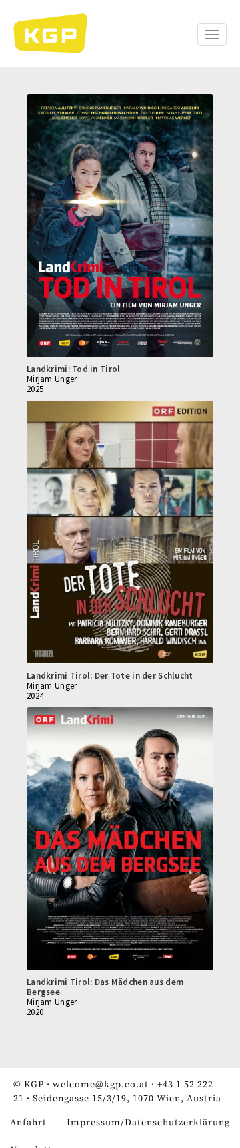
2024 (35, 695)
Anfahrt (28, 1123)
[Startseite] (57, 33)
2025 (35, 389)
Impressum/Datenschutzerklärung (148, 1123)
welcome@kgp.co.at (101, 1085)
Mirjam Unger (52, 379)
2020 (35, 1012)
